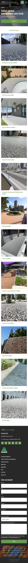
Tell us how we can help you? (7, 522)
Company (3, 509)
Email (2, 496)
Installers (3, 464)
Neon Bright (16, 561)
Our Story (3, 472)
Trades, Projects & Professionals (8, 459)
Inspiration (3, 467)
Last (2, 494)
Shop (2, 469)
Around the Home (4, 462)
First (2, 488)
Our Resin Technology (5, 456)
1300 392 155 (4, 433)
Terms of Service (14, 537)
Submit (14, 541)
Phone (2, 503)
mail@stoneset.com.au (7, 436)
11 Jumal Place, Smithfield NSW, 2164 (10, 439)
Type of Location (5, 516)
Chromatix (11, 561)
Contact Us (14, 21)
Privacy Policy (4, 537)
